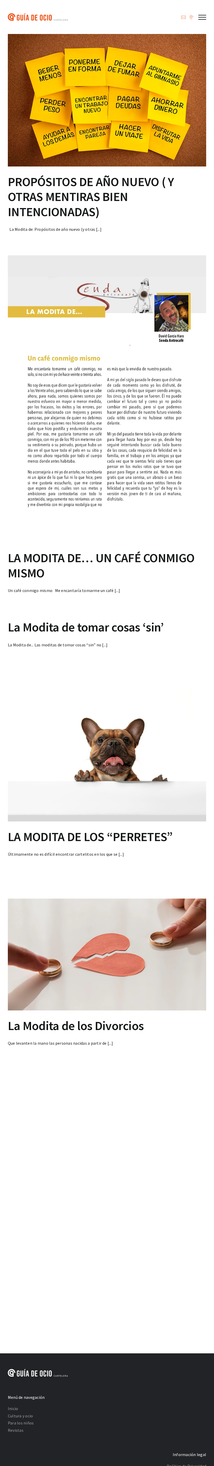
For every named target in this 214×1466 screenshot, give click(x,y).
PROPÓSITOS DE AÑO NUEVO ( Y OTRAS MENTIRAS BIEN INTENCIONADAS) (91, 197)
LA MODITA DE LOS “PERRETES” (90, 836)
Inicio (13, 1408)
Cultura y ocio (20, 1415)
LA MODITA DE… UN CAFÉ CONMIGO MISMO (101, 565)
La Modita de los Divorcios (76, 1025)
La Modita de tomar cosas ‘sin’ (86, 627)
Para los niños (21, 1422)
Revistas (15, 1430)
